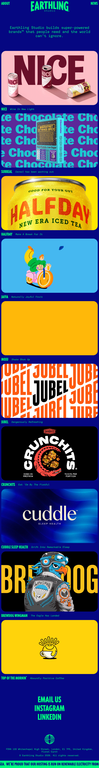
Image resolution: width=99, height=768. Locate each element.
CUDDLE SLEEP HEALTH (14, 547)
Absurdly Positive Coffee (47, 678)
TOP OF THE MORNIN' (14, 678)
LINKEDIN (49, 717)
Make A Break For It (28, 234)
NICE (4, 109)
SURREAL (6, 171)
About (5, 3)
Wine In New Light (22, 109)
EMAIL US (49, 699)
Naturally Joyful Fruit (27, 297)
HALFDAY (6, 234)
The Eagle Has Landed (45, 615)
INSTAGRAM (49, 708)
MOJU (4, 359)
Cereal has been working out (34, 171)
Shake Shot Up (20, 359)
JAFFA (4, 297)
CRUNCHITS (8, 484)
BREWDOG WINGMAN (14, 615)
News (94, 3)
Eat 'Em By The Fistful (34, 484)
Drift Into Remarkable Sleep (50, 547)
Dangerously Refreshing (27, 422)
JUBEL (4, 422)
